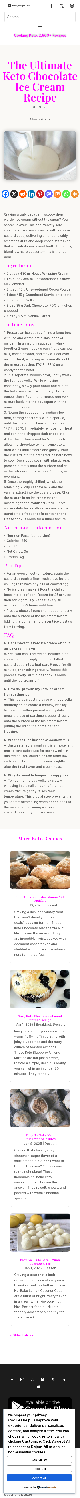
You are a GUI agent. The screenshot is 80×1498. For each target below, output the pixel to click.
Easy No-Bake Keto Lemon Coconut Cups (40, 1262)
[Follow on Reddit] (38, 1386)
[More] (75, 194)
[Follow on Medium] (42, 1379)
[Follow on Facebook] (51, 5)
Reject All (39, 1468)
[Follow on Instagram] (72, 5)
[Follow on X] (61, 5)
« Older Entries (21, 1335)
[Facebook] (5, 194)
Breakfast (43, 1024)
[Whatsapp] (66, 194)
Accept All (39, 1478)
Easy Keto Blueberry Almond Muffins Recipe (40, 1018)
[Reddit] (23, 194)
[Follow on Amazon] (32, 1379)
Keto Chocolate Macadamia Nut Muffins (40, 899)
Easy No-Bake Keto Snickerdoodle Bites (40, 1137)
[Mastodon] (49, 194)
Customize (39, 1459)
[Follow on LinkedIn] (63, 1379)
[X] (14, 194)
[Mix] (57, 194)
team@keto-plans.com (21, 6)
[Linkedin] (31, 194)
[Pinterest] (40, 194)
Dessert (40, 107)
